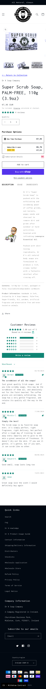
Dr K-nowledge (12, 528)
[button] (3, 14)
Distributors (11, 551)
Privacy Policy (12, 580)
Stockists (9, 557)
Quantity (5, 117)
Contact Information (15, 540)
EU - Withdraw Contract (14, 685)
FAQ (6, 523)
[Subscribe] (38, 636)
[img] (8, 371)
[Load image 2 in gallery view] (23, 65)
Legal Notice (11, 591)
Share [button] (7, 313)
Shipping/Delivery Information (20, 545)
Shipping (16, 108)
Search (8, 517)
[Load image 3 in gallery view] (37, 65)
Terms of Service (13, 585)
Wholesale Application (16, 563)
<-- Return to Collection (14, 75)
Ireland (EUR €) (22, 663)
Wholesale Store (13, 568)
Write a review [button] (23, 355)
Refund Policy (12, 574)
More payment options (23, 178)
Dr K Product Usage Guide (17, 534)
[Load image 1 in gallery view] (9, 65)
